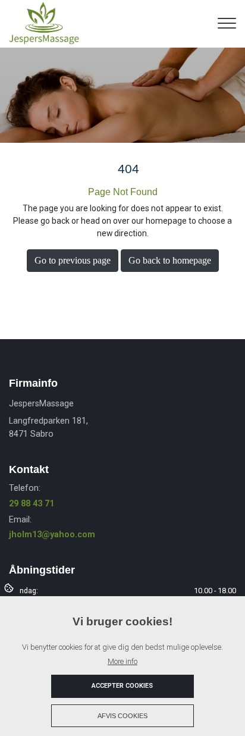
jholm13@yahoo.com (52, 535)
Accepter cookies (122, 686)
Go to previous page (72, 260)
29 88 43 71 (31, 504)
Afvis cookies (122, 715)
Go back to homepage (169, 260)
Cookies (10, 587)
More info (122, 661)
